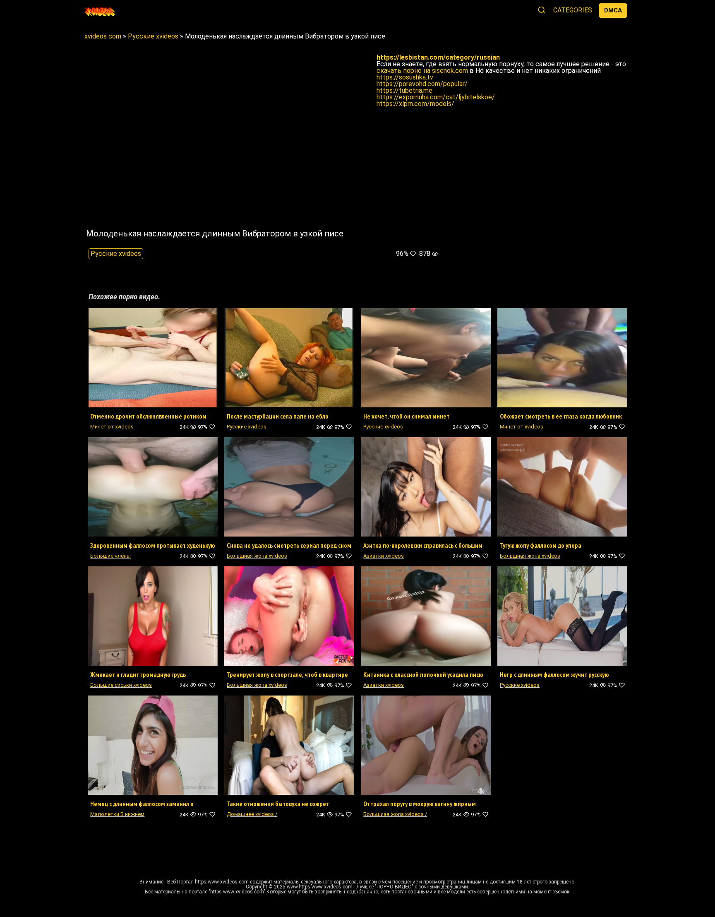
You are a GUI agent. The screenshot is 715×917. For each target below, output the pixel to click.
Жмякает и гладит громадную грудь (138, 674)
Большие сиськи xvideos (121, 685)
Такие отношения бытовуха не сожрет (278, 803)
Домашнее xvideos (250, 814)
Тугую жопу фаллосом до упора (540, 545)
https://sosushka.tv (405, 77)
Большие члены (110, 556)
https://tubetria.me (404, 90)
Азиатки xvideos (383, 556)
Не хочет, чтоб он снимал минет (406, 416)
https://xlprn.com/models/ (415, 104)
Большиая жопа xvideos (257, 556)
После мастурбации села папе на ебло (278, 416)
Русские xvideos (116, 254)
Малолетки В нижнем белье (117, 817)
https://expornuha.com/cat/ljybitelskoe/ (436, 97)
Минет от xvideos (112, 427)
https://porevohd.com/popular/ (422, 84)
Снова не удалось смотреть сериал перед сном (289, 545)
